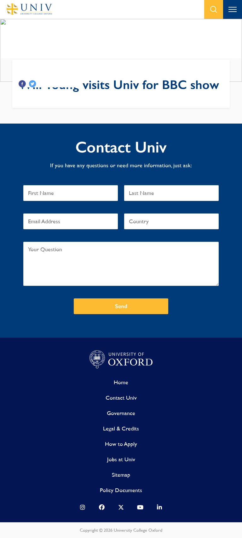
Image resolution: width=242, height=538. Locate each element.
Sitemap (121, 474)
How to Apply (121, 444)
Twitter (32, 83)
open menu (232, 9)
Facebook (22, 83)
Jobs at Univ (121, 459)
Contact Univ (121, 397)
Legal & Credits (121, 428)
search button (213, 9)
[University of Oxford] (121, 359)
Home (121, 382)
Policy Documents (121, 490)
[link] (82, 509)
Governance (121, 413)
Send (121, 306)
